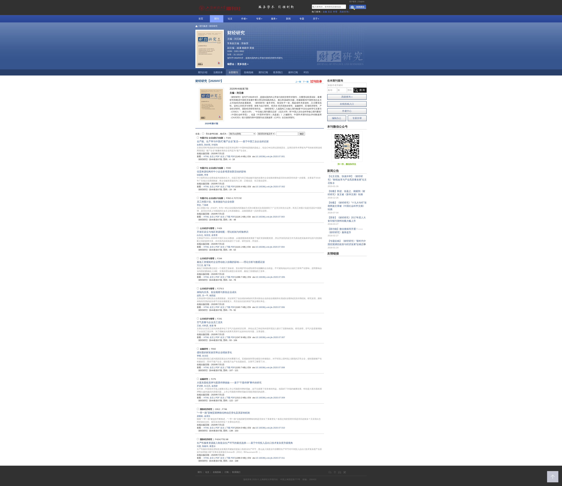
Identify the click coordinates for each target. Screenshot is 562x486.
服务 (273, 18)
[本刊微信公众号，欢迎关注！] (346, 146)
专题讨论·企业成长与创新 (211, 138)
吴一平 (205, 295)
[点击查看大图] (211, 104)
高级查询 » (347, 97)
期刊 (216, 18)
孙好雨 (207, 145)
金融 (325, 12)
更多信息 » (243, 64)
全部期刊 (233, 72)
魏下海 (207, 265)
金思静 (214, 386)
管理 (335, 12)
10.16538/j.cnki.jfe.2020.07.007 (270, 337)
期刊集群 (203, 26)
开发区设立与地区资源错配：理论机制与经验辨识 (222, 232)
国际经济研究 (206, 409)
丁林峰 (205, 205)
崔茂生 (207, 416)
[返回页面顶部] (552, 476)
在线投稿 (217, 472)
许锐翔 (214, 145)
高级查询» (345, 12)
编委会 (230, 64)
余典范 (200, 145)
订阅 (227, 472)
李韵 (199, 205)
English (361, 2)
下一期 (306, 82)
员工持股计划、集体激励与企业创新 (215, 201)
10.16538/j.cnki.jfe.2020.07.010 (270, 428)
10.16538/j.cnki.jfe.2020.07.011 (270, 458)
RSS (306, 72)
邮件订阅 (293, 72)
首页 (200, 18)
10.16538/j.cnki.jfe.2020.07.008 (270, 367)
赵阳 (199, 295)
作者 (243, 18)
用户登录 (352, 2)
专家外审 (357, 118)
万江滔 (200, 265)
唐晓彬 (200, 416)
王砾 (199, 325)
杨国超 (212, 295)
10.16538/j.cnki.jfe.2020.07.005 (270, 277)
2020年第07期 (211, 123)
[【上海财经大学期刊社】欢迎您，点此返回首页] (220, 7)
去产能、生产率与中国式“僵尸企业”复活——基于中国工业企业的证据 (233, 141)
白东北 (200, 235)
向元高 (207, 386)
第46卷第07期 (209, 159)
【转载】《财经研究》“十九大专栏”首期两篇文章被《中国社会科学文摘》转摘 (347, 206)
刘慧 (199, 446)
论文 (230, 18)
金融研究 (204, 349)
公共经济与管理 (207, 228)
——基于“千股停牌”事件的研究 (229, 382)
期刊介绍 (202, 72)
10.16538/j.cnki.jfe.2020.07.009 (270, 397)
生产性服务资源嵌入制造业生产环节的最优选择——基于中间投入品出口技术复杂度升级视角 (245, 443)
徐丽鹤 (200, 175)
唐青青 (214, 235)
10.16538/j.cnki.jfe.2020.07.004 (270, 247)
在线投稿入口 (347, 104)
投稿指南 (248, 72)
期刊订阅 (263, 72)
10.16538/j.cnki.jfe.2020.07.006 (270, 307)
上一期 (298, 82)
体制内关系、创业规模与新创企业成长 (217, 292)
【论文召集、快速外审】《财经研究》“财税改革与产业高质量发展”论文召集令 (347, 179)
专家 (258, 18)
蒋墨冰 (212, 446)
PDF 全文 (220, 156)
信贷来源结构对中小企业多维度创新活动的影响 (221, 171)
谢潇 (211, 325)
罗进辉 (200, 386)
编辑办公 (336, 118)
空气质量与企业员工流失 (210, 322)
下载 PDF (230, 156)
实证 (330, 12)
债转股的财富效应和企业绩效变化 (214, 352)
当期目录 (218, 72)
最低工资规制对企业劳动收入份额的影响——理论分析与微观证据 (231, 262)
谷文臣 (205, 356)
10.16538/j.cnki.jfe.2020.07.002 (270, 186)
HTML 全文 (209, 156)
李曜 (199, 356)
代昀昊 (205, 325)
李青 (206, 175)
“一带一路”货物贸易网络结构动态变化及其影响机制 (223, 413)
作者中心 (347, 111)
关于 (315, 18)
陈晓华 (205, 446)
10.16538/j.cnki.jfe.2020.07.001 (270, 156)
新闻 (288, 18)
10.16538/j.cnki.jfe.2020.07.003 (270, 217)
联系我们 (278, 72)
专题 (301, 18)
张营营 (207, 235)
